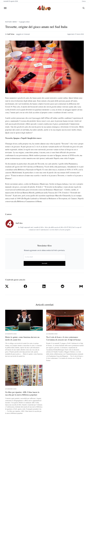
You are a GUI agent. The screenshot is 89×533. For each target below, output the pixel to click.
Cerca (84, 1)
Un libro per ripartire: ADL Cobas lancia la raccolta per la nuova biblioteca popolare (22, 393)
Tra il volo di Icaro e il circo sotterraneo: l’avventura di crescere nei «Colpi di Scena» (63, 338)
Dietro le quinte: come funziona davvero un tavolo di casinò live (22, 338)
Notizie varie (11, 22)
